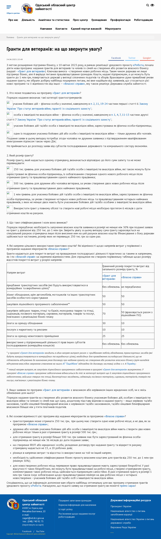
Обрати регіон (13, 13)
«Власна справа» (58, 249)
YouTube (40, 531)
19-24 (104, 103)
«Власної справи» (74, 83)
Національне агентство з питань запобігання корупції (128, 512)
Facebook (116, 57)
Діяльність (28, 20)
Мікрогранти (113, 28)
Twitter (132, 57)
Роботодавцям (143, 20)
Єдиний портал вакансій (86, 28)
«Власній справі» (25, 256)
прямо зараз (127, 485)
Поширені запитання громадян (74, 500)
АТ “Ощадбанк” (70, 363)
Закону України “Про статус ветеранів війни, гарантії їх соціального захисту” (64, 119)
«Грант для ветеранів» (31, 71)
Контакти (61, 28)
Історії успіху (65, 509)
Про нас (13, 20)
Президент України (121, 506)
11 (97, 103)
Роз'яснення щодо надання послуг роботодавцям (76, 515)
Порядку (131, 363)
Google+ (147, 57)
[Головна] (28, 8)
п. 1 (113, 114)
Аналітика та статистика (53, 20)
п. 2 (93, 103)
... (112, 531)
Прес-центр (80, 20)
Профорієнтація (120, 20)
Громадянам (99, 20)
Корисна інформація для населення (77, 504)
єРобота (138, 65)
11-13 (125, 114)
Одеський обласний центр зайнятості (55, 7)
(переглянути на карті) (33, 524)
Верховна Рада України (123, 527)
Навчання (46, 28)
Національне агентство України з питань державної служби (132, 521)
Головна (10, 37)
